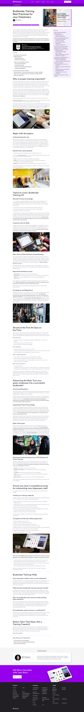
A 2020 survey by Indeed (17, 100)
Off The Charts (35, 699)
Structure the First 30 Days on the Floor (61, 46)
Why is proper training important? (60, 32)
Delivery (23, 691)
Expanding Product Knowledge (60, 51)
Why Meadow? (35, 689)
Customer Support (25, 696)
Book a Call (67, 1)
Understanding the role (19, 58)
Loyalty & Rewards (16, 696)
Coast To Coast (35, 697)
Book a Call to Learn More (18, 633)
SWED (43, 700)
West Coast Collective (45, 699)
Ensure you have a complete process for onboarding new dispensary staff (28, 73)
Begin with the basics (58, 33)
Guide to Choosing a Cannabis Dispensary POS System (24, 641)
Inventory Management (26, 693)
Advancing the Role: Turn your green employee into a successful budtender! (28, 72)
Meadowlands (44, 693)
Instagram (64, 687)
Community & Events (36, 693)
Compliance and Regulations (60, 44)
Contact (52, 1)
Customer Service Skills (59, 40)
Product (32, 1)
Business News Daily (22, 155)
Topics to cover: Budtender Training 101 (21, 62)
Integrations (38, 1)
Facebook (55, 689)
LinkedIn (64, 689)
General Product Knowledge (60, 39)
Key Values (34, 704)
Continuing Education (59, 50)
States (48, 1)
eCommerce (15, 691)
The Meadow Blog (17, 4)
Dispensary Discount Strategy (19, 643)
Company (43, 1)
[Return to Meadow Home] (17, 2)
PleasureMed (44, 697)
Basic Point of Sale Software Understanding (23, 66)
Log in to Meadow (56, 694)
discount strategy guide (31, 432)
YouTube (55, 690)
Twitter (55, 687)
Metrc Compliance (16, 694)
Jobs (43, 704)
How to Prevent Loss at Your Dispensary (21, 640)
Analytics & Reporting (25, 694)
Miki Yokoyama (18, 19)
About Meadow (44, 687)
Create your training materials (60, 59)
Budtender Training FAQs (58, 62)
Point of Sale (15, 693)
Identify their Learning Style (60, 36)
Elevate (34, 700)
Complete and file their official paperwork (62, 61)
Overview (14, 687)
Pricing (23, 687)
